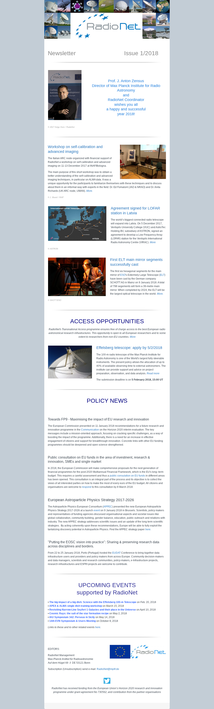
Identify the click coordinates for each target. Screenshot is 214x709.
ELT (162, 274)
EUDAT (116, 552)
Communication (90, 429)
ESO (122, 274)
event (97, 510)
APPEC (107, 506)
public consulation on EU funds (128, 475)
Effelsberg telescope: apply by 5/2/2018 (129, 348)
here (97, 627)
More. (89, 190)
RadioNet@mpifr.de (108, 669)
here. (148, 529)
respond (86, 486)
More (153, 242)
